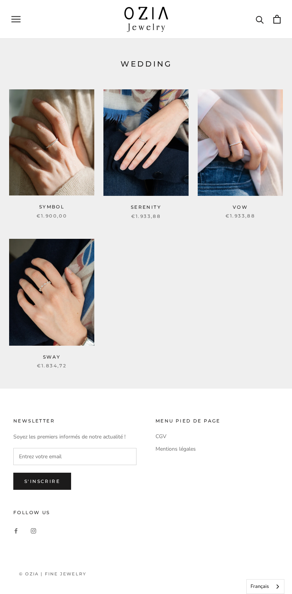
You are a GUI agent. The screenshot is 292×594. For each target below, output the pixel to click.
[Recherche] (260, 19)
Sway (52, 357)
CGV (161, 436)
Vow (240, 207)
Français (260, 586)
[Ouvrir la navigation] (16, 19)
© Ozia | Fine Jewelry (52, 574)
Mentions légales (176, 449)
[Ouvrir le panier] (277, 19)
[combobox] (265, 586)
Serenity (146, 207)
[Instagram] (33, 530)
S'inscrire (42, 481)
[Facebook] (16, 530)
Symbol (51, 207)
